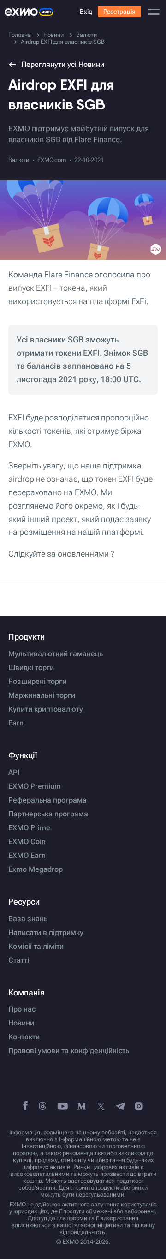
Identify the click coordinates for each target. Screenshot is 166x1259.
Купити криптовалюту (45, 709)
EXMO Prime (29, 828)
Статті (18, 960)
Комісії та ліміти (36, 946)
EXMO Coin (27, 841)
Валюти (18, 159)
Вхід (86, 11)
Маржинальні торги (41, 695)
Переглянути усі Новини (62, 64)
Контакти (24, 1037)
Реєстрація (119, 11)
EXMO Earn (27, 855)
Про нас (22, 1009)
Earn (16, 723)
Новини (21, 1023)
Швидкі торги (31, 667)
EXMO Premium (34, 786)
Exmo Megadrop (35, 869)
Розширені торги (37, 681)
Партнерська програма (48, 814)
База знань (27, 919)
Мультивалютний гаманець (55, 654)
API (13, 772)
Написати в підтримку (45, 932)
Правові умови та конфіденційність (68, 1051)
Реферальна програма (47, 800)
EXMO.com (51, 159)
